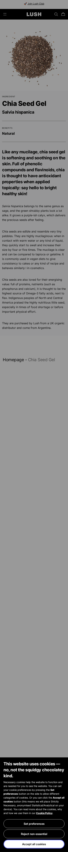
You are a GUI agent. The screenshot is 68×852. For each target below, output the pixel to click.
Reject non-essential (34, 834)
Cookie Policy (44, 813)
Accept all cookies (34, 844)
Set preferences (34, 823)
